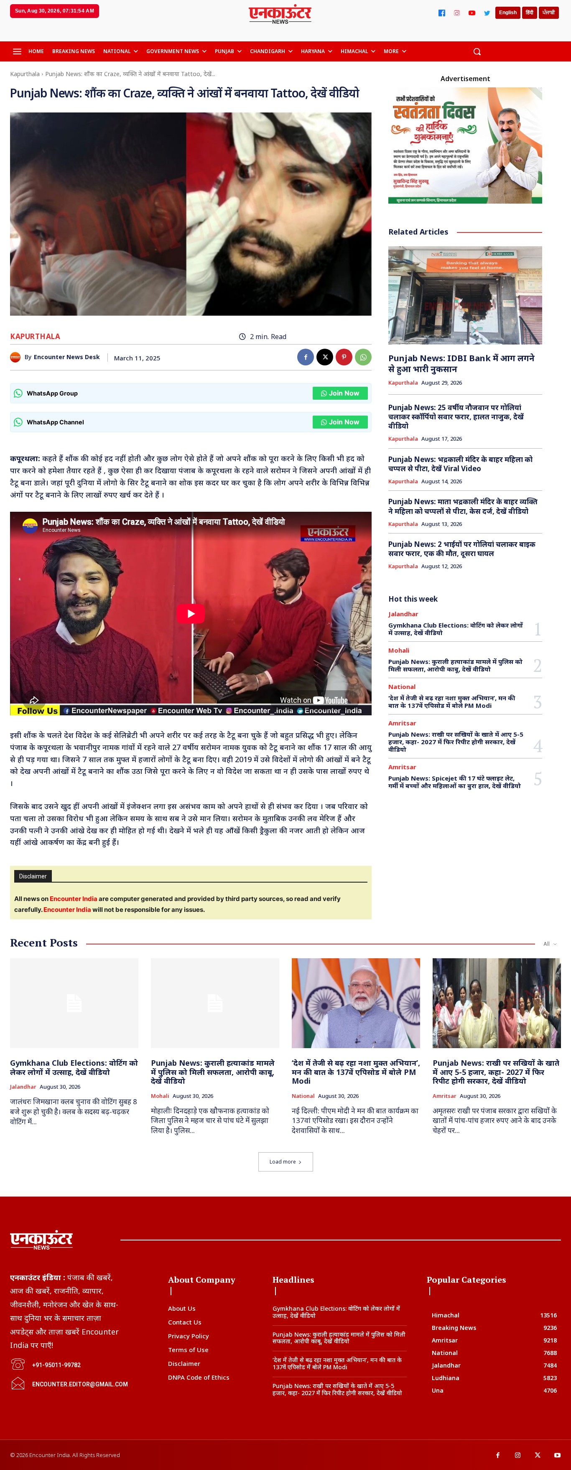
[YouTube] (472, 13)
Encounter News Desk (67, 357)
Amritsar (402, 723)
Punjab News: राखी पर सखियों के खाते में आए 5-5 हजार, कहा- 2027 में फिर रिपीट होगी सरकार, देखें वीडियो (455, 741)
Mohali (398, 650)
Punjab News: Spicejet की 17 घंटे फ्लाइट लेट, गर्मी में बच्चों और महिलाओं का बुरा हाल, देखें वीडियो (454, 782)
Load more (283, 1161)
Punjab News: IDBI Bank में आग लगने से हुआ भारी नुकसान (461, 363)
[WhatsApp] (363, 357)
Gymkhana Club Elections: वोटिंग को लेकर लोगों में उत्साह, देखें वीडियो (455, 629)
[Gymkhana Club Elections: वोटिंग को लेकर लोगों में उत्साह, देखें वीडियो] (74, 1003)
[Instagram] (457, 13)
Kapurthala (25, 74)
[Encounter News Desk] (17, 357)
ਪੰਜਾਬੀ (549, 12)
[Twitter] (487, 13)
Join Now (344, 393)
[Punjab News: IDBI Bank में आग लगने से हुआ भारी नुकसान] (465, 295)
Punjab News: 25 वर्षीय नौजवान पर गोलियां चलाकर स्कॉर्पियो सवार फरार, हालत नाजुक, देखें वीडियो (456, 417)
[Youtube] (558, 1456)
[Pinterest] (344, 357)
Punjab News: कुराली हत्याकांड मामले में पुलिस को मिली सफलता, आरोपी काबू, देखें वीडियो (455, 665)
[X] (324, 357)
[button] (477, 51)
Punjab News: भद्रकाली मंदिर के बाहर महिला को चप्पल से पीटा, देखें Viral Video (460, 463)
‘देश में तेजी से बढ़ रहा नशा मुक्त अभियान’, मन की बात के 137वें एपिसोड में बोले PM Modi (451, 701)
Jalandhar (403, 614)
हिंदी (529, 12)
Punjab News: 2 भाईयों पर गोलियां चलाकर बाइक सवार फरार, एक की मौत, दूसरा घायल (461, 548)
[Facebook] (442, 13)
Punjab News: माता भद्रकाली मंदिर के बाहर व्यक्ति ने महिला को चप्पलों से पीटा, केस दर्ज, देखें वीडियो (463, 506)
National (402, 687)
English (508, 12)
